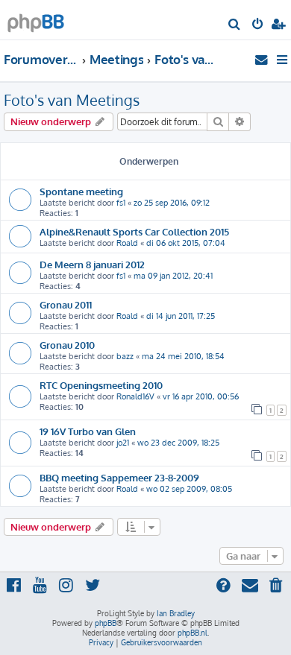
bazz (125, 356)
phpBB (105, 622)
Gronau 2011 (66, 304)
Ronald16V (135, 396)
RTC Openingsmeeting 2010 (101, 385)
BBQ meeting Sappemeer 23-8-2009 (119, 477)
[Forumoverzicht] (35, 19)
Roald (127, 243)
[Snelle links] (283, 59)
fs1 (120, 202)
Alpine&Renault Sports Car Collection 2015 (134, 231)
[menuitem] (234, 25)
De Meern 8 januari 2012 (92, 264)
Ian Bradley (176, 613)
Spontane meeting (81, 191)
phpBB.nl (192, 632)
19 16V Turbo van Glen (88, 431)
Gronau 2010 (67, 344)
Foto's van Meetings (72, 100)
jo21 (122, 442)
